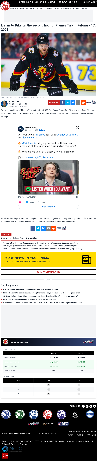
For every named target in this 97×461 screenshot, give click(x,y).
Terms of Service (80, 435)
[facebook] (62, 102)
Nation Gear (89, 2)
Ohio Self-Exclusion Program (14, 444)
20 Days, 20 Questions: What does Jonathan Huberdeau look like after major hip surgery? (40, 296)
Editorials (40, 2)
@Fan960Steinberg (67, 134)
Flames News (25, 2)
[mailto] (78, 102)
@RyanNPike (30, 137)
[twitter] (67, 102)
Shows (51, 2)
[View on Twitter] (77, 129)
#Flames (40, 134)
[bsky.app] (73, 102)
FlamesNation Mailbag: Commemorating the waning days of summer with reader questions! (41, 293)
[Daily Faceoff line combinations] (88, 102)
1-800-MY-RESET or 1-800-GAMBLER (40, 441)
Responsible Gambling (91, 435)
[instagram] (87, 406)
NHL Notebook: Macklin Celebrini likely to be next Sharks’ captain (30, 289)
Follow (42, 130)
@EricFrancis (29, 143)
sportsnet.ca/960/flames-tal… (38, 157)
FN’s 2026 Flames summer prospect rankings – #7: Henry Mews (29, 299)
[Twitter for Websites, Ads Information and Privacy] (77, 197)
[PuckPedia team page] (93, 102)
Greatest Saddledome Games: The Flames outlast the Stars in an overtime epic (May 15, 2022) (43, 303)
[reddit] (83, 102)
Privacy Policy (70, 435)
